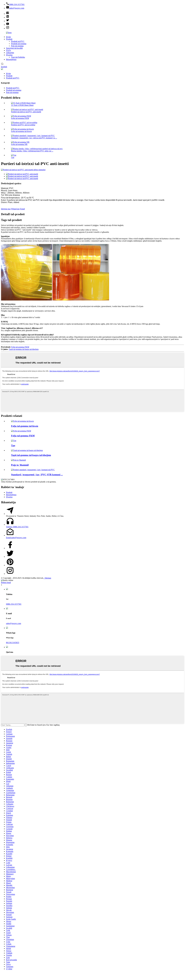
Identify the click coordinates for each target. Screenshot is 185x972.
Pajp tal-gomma (17, 46)
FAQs (8, 50)
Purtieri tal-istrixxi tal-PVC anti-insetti (26, 112)
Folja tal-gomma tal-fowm (21, 131)
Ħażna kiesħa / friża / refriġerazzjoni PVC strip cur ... (32, 151)
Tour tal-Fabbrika (18, 57)
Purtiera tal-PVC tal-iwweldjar (23, 125)
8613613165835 (12, 643)
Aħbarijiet (10, 53)
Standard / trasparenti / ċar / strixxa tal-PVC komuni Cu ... (34, 138)
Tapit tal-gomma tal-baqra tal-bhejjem (24, 349)
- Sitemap (47, 578)
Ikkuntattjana (11, 59)
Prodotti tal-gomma (18, 44)
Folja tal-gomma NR (19, 144)
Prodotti (9, 39)
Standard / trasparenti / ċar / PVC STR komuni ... (37, 474)
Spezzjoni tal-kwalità (14, 48)
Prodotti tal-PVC (17, 41)
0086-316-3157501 (13, 604)
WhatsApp (15, 209)
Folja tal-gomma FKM (20, 118)
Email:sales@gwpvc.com (16, 538)
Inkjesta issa (6, 209)
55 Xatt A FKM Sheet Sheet (22, 105)
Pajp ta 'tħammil (20, 465)
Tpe (12, 157)
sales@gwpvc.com (13, 623)
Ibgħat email (6, 582)
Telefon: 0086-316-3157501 (17, 527)
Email (22, 209)
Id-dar (8, 37)
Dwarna (9, 55)
